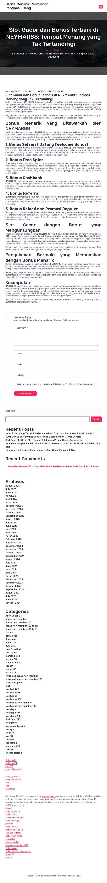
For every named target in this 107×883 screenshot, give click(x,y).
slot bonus (11, 696)
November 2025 (14, 509)
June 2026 (11, 492)
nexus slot (10, 839)
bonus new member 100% (16, 845)
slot (7, 783)
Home (47, 50)
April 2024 (11, 572)
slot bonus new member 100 (20, 706)
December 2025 (14, 506)
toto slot (10, 749)
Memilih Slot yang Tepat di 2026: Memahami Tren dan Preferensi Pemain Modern (49, 433)
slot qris (9, 729)
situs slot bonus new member (21, 676)
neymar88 (11, 659)
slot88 (9, 736)
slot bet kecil (12, 692)
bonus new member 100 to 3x (21, 625)
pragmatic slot (12, 842)
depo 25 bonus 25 (13, 769)
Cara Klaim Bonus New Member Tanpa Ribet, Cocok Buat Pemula (67, 466)
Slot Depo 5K (12, 719)
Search (10, 410)
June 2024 (11, 566)
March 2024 (11, 576)
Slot (56, 50)
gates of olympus (13, 833)
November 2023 (14, 582)
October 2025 (13, 512)
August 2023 (12, 592)
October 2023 (13, 586)
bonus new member (16, 619)
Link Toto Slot (13, 649)
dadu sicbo (11, 635)
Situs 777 (10, 672)
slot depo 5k (10, 760)
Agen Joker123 (13, 615)
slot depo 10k (12, 712)
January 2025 (13, 542)
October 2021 (12, 602)
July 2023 (10, 596)
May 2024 (10, 569)
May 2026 (10, 496)
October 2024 (13, 552)
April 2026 (11, 499)
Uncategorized (13, 753)
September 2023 (14, 589)
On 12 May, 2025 (12, 91)
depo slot (10, 639)
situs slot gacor (14, 682)
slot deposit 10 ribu (13, 836)
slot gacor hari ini (15, 726)
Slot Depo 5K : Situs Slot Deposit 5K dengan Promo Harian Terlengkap (43, 440)
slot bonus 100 (13, 699)
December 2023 (14, 579)
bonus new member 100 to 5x (21, 629)
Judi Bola (10, 646)
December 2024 (14, 546)
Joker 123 (10, 642)
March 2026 (11, 502)
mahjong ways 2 (12, 776)
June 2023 (11, 599)
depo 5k (9, 857)
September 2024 (14, 556)
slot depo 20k (12, 716)
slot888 (9, 739)
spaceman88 (12, 746)
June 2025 (11, 526)
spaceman (11, 742)
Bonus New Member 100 (19, 466)
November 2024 (14, 549)
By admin (29, 91)
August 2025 (12, 519)
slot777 (9, 732)
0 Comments (57, 91)
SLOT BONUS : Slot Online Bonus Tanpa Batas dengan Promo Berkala (43, 436)
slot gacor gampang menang (18, 851)
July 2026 (10, 489)
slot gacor (10, 104)
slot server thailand (14, 817)
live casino (11, 652)
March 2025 (11, 536)
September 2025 (14, 516)
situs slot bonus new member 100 (23, 679)
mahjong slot (12, 656)
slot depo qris (11, 848)
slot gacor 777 (11, 827)
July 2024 (10, 562)
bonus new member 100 (18, 622)
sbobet (9, 666)
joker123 (9, 766)
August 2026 (12, 485)
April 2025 (11, 532)
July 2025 (10, 522)
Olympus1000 (12, 662)
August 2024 (12, 559)
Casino (9, 632)
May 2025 (10, 529)
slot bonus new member (18, 702)
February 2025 (13, 539)
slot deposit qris (12, 820)
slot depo (10, 709)
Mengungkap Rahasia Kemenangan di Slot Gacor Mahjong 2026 (40, 450)
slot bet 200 (12, 689)
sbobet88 (10, 669)
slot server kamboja (14, 830)
